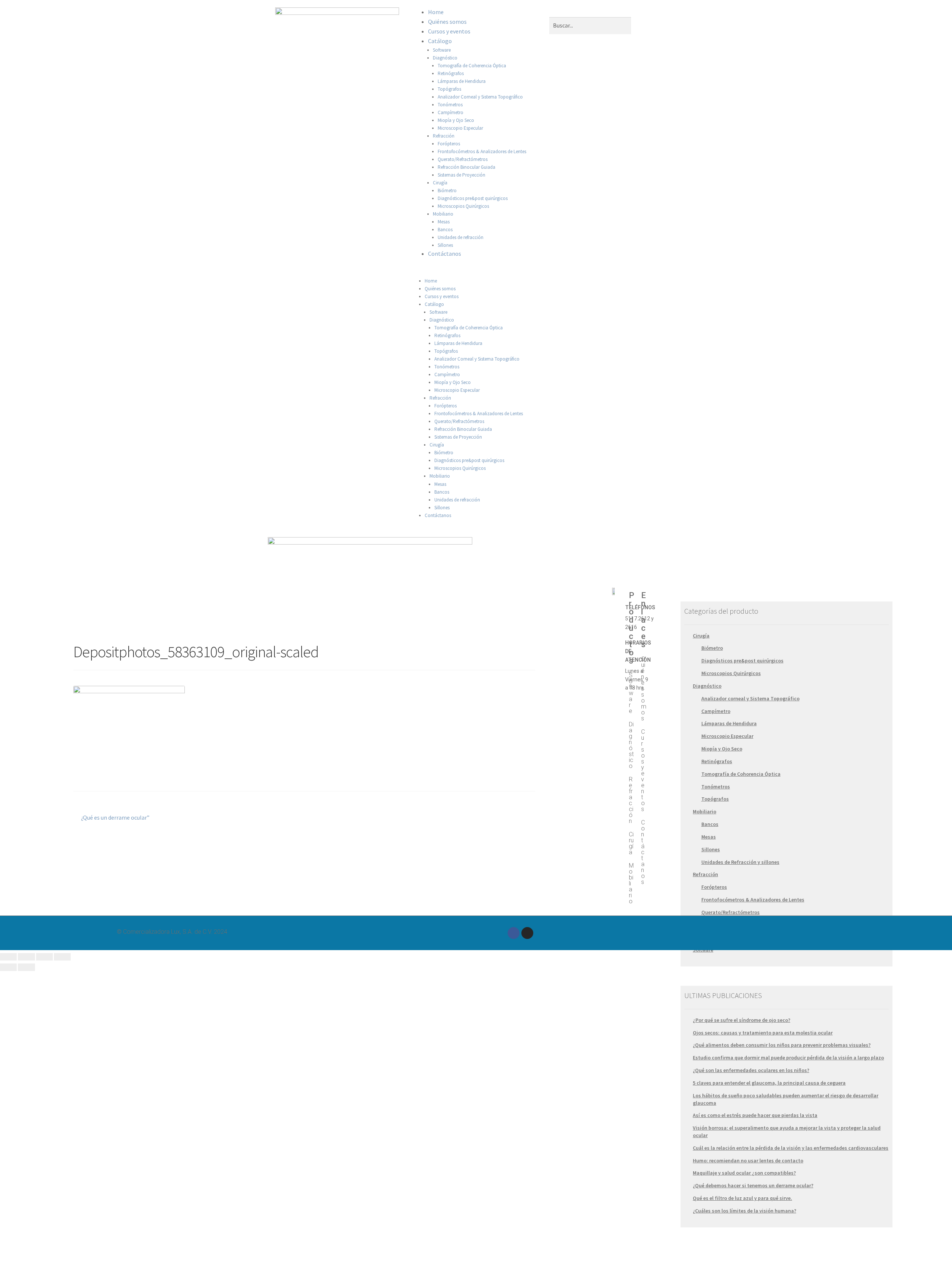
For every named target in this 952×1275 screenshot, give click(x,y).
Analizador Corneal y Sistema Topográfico (480, 97)
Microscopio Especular (460, 128)
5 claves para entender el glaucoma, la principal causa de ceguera (769, 1082)
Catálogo (440, 41)
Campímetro (450, 112)
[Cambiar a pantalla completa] (44, 957)
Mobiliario (443, 214)
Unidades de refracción (460, 237)
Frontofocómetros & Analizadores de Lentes (482, 151)
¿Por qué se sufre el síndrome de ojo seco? (741, 1020)
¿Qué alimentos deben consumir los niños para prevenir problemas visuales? (782, 1045)
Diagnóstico (445, 58)
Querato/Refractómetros (463, 159)
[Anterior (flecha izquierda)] (8, 967)
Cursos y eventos (449, 31)
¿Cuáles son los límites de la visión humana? (744, 1210)
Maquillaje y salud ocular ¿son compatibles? (744, 1172)
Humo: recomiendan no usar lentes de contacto (748, 1160)
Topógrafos (449, 89)
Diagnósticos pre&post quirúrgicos (473, 198)
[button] (475, 272)
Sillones (445, 245)
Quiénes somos (447, 21)
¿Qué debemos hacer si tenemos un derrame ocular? (753, 1185)
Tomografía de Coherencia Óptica (472, 65)
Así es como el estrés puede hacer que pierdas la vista (755, 1115)
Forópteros (449, 144)
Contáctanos (444, 253)
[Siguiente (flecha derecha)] (26, 967)
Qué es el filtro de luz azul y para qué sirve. (742, 1198)
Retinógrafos (451, 73)
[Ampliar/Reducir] (62, 957)
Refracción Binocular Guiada (466, 167)
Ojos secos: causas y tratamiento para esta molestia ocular (763, 1032)
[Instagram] (527, 933)
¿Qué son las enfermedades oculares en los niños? (751, 1070)
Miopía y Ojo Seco (456, 120)
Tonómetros (450, 104)
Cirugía (440, 183)
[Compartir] (26, 957)
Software (442, 50)
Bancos (445, 229)
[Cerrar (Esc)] (8, 957)
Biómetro (447, 190)
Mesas (444, 222)
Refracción (443, 136)
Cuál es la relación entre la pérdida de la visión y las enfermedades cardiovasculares (790, 1148)
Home (436, 12)
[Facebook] (514, 933)
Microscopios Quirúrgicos (463, 206)
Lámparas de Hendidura (462, 81)
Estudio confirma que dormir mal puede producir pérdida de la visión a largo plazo (788, 1057)
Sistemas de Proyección (461, 175)
